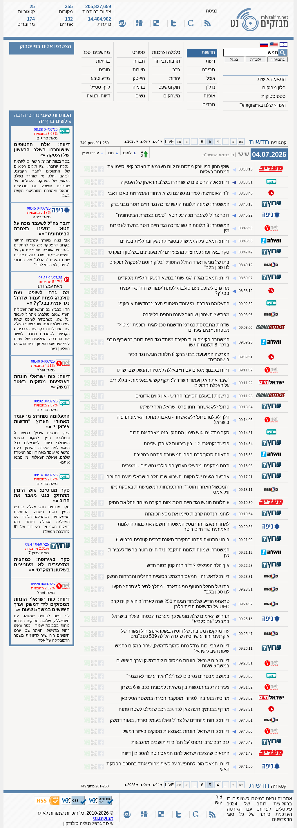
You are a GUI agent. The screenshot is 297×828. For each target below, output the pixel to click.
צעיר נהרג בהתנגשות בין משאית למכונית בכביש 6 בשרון (175, 687)
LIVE (169, 141)
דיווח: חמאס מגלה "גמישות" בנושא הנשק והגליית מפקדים (173, 277)
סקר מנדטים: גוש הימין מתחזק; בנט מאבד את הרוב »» (42, 495)
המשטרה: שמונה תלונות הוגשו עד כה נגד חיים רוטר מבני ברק (170, 204)
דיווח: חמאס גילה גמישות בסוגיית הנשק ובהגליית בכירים (174, 241)
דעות (210, 61)
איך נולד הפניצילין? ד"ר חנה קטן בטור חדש (188, 565)
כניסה (211, 10)
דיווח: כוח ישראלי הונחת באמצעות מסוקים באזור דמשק (175, 731)
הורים (104, 69)
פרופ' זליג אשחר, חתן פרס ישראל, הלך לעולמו (184, 406)
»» (178, 141)
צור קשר (217, 799)
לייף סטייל (100, 87)
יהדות (174, 78)
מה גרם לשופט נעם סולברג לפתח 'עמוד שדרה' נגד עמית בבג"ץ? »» (42, 298)
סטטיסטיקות (273, 96)
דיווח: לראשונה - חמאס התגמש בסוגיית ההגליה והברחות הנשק (168, 576)
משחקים (171, 95)
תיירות (139, 69)
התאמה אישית (272, 79)
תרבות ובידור (167, 61)
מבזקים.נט (103, 818)
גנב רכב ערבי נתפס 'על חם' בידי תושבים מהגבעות (180, 742)
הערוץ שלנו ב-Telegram (263, 105)
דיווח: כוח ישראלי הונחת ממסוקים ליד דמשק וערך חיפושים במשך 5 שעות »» (42, 604)
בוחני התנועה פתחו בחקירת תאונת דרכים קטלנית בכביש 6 (172, 539)
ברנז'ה (139, 87)
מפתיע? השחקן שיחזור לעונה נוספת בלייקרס (186, 314)
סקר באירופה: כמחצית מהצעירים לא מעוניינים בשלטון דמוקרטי (168, 252)
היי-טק (139, 78)
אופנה (209, 95)
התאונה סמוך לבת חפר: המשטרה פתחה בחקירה (181, 454)
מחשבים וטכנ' (96, 52)
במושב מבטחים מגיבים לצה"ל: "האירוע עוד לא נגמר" (177, 676)
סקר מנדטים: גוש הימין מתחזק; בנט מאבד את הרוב (179, 432)
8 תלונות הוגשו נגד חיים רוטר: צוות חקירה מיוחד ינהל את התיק (169, 502)
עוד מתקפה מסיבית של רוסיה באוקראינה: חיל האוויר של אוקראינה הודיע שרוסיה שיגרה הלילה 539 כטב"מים (175, 634)
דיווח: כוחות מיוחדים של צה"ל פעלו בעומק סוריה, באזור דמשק (169, 720)
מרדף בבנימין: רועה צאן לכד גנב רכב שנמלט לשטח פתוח (174, 709)
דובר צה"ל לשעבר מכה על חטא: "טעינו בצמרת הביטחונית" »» (42, 228)
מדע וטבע (100, 78)
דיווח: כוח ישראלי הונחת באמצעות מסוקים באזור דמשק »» (42, 381)
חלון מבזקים (274, 87)
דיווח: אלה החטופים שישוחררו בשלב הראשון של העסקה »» (42, 149)
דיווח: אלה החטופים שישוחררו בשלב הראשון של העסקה (175, 182)
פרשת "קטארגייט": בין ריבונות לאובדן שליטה (186, 443)
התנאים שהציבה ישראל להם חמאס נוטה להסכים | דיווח (175, 753)
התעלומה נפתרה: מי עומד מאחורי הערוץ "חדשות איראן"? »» (42, 421)
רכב (176, 69)
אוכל (211, 78)
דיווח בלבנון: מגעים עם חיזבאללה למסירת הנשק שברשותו (173, 370)
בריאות (103, 61)
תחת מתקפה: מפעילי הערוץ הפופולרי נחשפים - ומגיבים (175, 465)
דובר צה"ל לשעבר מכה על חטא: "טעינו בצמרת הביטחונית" (172, 215)
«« (241, 141)
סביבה (208, 69)
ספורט (138, 52)
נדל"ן (210, 87)
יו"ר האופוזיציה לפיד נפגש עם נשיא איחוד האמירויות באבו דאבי (168, 193)
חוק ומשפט (169, 87)
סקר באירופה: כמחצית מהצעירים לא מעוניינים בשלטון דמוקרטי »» (42, 564)
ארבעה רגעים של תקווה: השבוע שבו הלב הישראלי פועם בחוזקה (167, 476)
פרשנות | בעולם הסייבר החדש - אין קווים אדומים (182, 395)
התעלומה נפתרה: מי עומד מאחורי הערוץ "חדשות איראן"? (173, 303)
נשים (140, 95)
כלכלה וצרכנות (166, 52)
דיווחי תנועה (98, 95)
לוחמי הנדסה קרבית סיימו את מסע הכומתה (187, 513)
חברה (139, 61)
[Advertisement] (184, 122)
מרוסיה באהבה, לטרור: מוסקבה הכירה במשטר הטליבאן (175, 698)
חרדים (208, 104)
